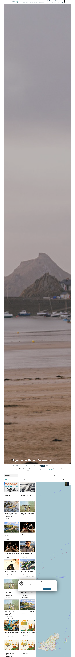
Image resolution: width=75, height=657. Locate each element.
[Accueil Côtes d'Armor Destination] (14, 2)
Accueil (14, 458)
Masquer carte (67, 479)
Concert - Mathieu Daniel (26, 553)
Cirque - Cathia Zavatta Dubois (28, 534)
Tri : (15, 479)
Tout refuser (28, 589)
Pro (53, 0)
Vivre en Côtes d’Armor (47, 0)
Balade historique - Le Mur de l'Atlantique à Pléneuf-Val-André (27, 592)
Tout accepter (47, 589)
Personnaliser (37, 589)
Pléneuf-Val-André (20, 458)
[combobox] (27, 475)
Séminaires (57, 0)
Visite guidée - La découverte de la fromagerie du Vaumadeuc (27, 515)
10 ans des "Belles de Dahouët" (12, 632)
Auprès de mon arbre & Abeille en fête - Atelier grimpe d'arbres (12, 653)
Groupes (61, 0)
